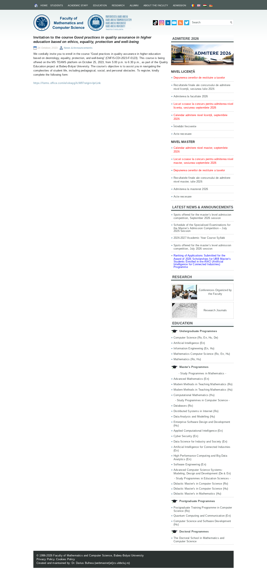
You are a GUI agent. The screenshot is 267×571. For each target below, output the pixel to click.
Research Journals (215, 310)
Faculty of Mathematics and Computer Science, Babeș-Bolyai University (98, 555)
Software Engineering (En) (190, 464)
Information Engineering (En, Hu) (194, 348)
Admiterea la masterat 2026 (191, 189)
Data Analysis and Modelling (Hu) (194, 416)
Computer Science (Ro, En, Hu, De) (196, 337)
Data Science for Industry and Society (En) (200, 441)
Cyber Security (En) (186, 436)
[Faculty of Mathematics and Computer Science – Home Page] (36, 5)
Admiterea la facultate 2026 (191, 96)
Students (56, 5)
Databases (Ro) (183, 405)
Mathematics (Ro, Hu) (187, 359)
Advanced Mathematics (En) (191, 378)
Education (100, 5)
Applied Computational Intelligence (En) (198, 430)
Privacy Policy (45, 559)
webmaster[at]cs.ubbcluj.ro (112, 563)
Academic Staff (78, 5)
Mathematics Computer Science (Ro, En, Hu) (202, 353)
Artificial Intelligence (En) (189, 343)
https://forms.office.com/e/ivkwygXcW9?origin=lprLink (67, 83)
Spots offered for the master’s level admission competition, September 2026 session (202, 216)
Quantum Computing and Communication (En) (202, 515)
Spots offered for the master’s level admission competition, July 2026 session (202, 247)
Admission (179, 5)
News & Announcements (78, 47)
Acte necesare (183, 133)
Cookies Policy (65, 559)
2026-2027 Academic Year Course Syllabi (199, 237)
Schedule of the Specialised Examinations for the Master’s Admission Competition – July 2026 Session (202, 227)
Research (118, 5)
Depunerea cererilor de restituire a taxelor (199, 77)
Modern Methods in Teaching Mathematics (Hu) (203, 389)
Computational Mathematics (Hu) (194, 395)
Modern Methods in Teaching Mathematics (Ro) (203, 384)
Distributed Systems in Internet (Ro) (196, 411)
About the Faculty (156, 5)
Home (44, 5)
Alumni (134, 5)
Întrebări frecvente (185, 126)
